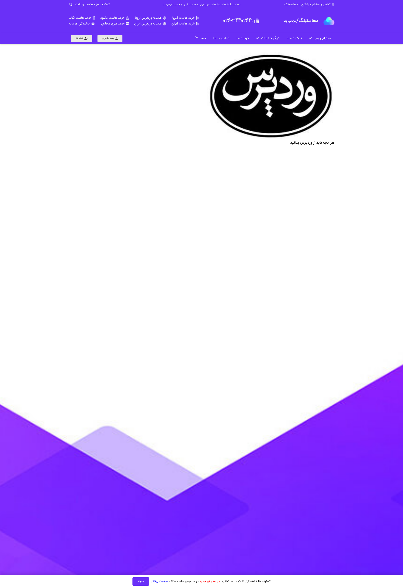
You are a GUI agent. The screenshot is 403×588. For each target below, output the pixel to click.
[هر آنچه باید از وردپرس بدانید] (270, 95)
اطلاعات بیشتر (159, 581)
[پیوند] (328, 21)
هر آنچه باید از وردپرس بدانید (312, 143)
